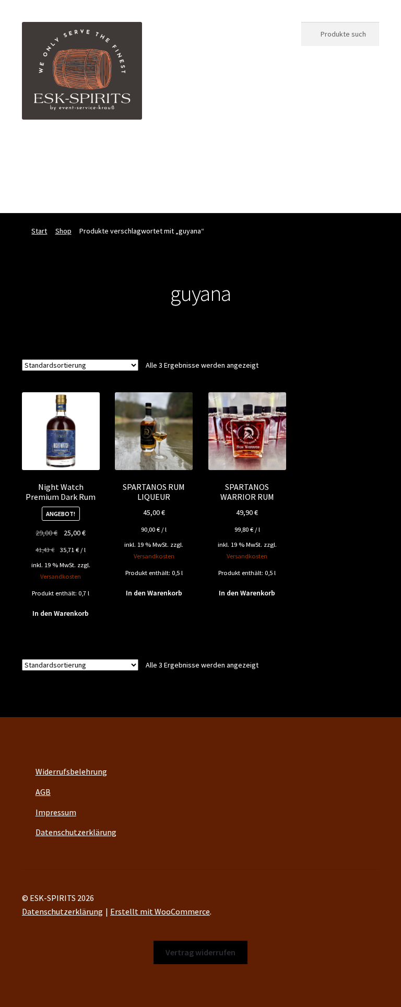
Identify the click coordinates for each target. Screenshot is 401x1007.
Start (39, 231)
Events (227, 151)
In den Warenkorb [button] (60, 613)
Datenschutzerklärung (76, 832)
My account (42, 191)
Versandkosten (60, 576)
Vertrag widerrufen (195, 191)
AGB (43, 792)
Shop (267, 151)
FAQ (87, 191)
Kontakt (128, 191)
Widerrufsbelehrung (71, 771)
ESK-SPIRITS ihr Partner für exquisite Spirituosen (109, 151)
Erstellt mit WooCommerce (160, 911)
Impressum (56, 812)
